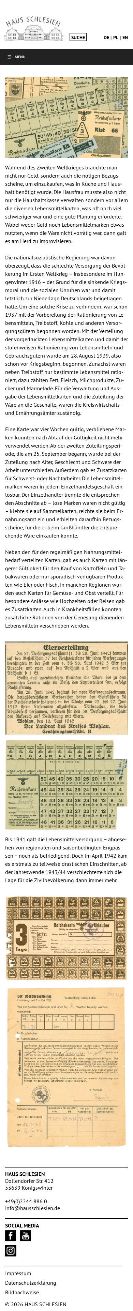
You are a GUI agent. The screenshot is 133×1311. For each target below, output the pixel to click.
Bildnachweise (22, 1292)
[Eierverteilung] (66, 688)
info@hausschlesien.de (32, 1208)
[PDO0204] (66, 1068)
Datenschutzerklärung (30, 1282)
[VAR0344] (66, 938)
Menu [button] (20, 56)
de (106, 37)
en (125, 37)
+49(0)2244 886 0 (26, 1201)
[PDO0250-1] (66, 785)
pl (115, 37)
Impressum (18, 1273)
